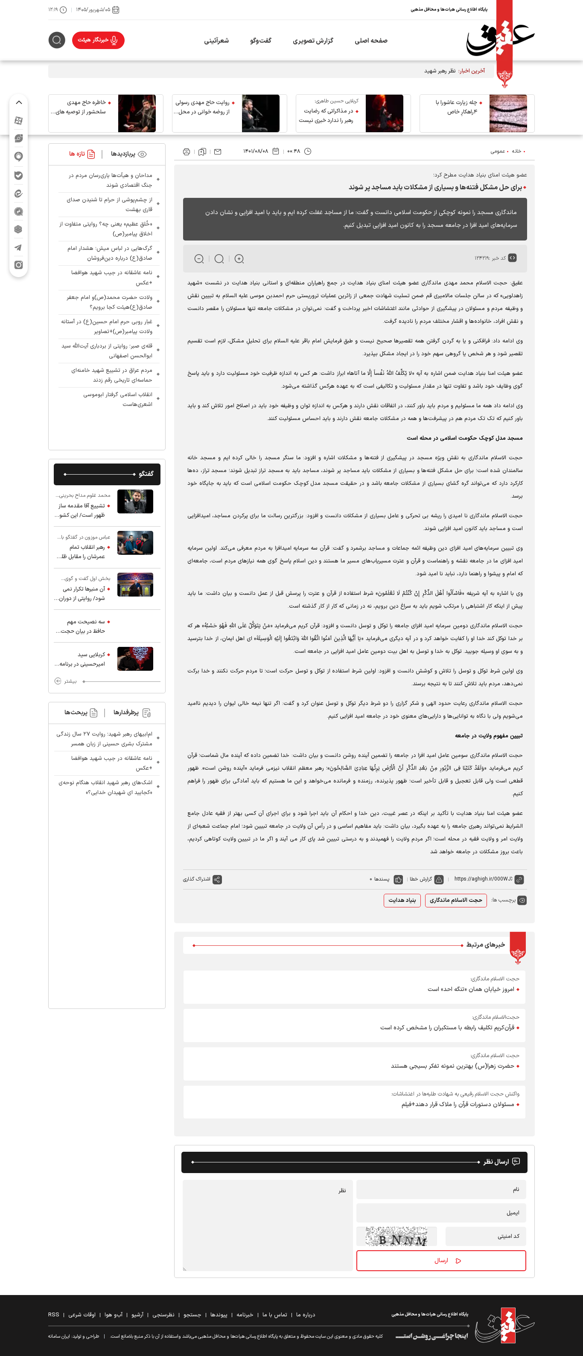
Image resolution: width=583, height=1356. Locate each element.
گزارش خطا (421, 879)
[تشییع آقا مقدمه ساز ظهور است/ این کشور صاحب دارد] (135, 506)
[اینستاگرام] (18, 265)
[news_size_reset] (219, 259)
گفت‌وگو (260, 41)
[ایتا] (18, 193)
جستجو (192, 1315)
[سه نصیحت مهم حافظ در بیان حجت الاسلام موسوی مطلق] (135, 626)
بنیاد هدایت (402, 900)
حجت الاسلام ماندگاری (456, 900)
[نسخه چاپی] (186, 152)
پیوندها (218, 1315)
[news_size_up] (239, 259)
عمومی (498, 151)
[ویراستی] (19, 138)
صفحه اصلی (371, 41)
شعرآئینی (216, 41)
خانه (517, 151)
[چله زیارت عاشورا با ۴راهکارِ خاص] (508, 113)
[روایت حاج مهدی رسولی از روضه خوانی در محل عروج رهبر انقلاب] (261, 113)
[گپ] (18, 211)
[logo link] (500, 40)
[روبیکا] (18, 229)
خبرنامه (245, 1315)
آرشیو (137, 1315)
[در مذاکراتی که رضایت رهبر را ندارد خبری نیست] (384, 113)
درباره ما (305, 1315)
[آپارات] (18, 120)
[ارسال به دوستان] (217, 152)
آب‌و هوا (113, 1315)
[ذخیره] (202, 152)
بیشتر (70, 681)
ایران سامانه (59, 1336)
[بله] (18, 175)
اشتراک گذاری (196, 879)
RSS (53, 1315)
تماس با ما (274, 1315)
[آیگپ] (18, 156)
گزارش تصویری (313, 41)
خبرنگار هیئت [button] (93, 40)
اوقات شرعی (82, 1315)
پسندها (381, 879)
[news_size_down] (199, 259)
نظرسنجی (163, 1315)
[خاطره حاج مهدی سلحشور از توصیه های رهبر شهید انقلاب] (137, 113)
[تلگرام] (18, 247)
